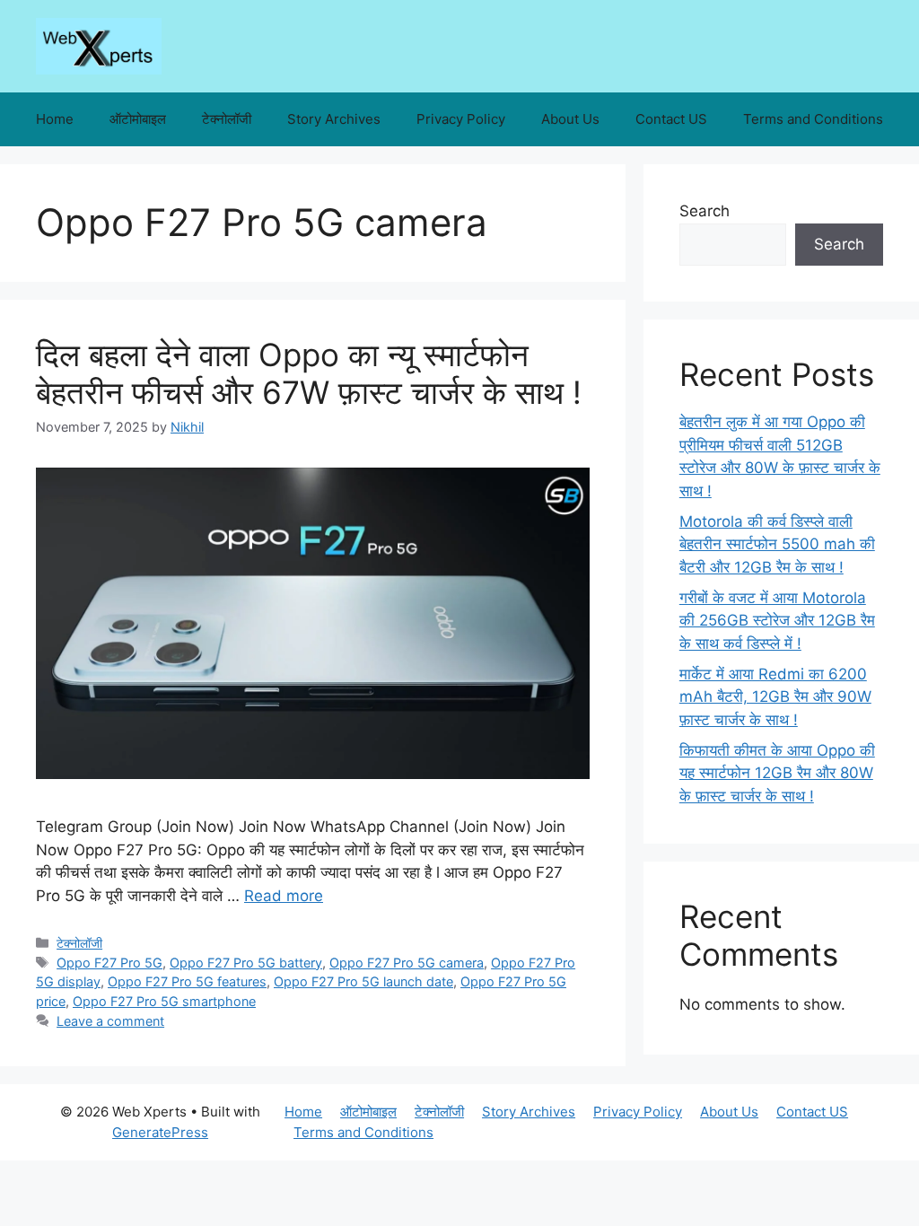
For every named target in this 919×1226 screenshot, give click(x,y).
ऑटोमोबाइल (137, 118)
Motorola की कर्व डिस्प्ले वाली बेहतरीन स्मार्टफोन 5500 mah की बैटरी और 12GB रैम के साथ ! (777, 544)
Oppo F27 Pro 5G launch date (363, 981)
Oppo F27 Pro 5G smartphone (164, 1001)
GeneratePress (160, 1132)
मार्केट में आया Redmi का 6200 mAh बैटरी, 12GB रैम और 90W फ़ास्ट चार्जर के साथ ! (775, 697)
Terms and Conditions (813, 118)
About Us (570, 118)
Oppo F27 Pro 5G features (187, 981)
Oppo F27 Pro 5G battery (246, 962)
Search (704, 211)
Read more (283, 896)
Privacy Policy (460, 118)
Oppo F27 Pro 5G (109, 962)
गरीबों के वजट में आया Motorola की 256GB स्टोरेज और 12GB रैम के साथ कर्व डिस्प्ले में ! (777, 620)
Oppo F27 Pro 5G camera (406, 962)
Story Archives (334, 118)
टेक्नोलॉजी (226, 118)
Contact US (671, 118)
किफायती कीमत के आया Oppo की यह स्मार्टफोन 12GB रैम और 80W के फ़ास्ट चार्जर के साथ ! (777, 773)
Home (55, 118)
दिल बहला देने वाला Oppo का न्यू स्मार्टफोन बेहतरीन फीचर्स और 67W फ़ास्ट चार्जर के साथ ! (309, 373)
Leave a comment (110, 1021)
